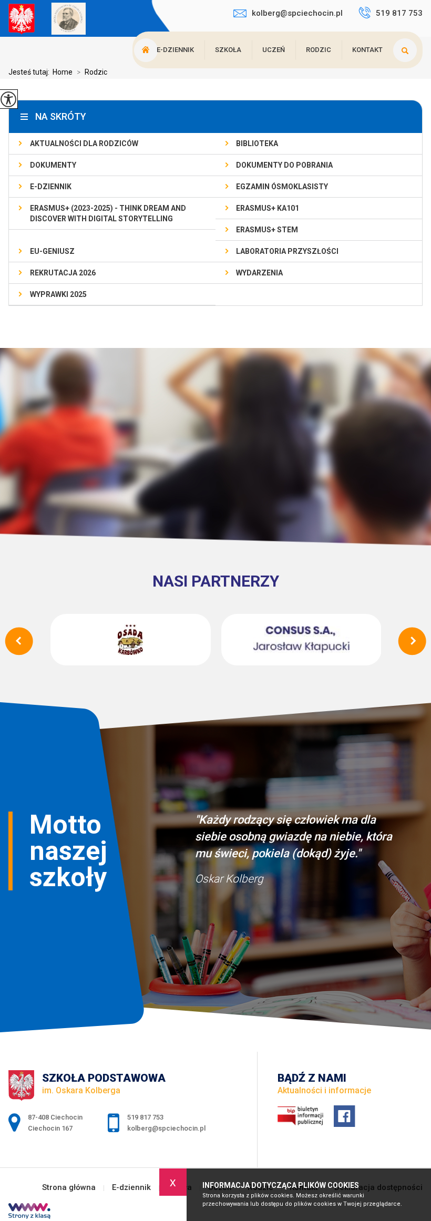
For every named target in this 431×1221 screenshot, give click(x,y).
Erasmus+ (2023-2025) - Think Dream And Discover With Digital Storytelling (108, 213)
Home (63, 72)
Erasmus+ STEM (267, 229)
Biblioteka (257, 143)
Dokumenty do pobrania (284, 165)
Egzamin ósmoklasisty (282, 186)
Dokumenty (53, 165)
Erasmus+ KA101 (267, 208)
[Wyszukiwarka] (408, 50)
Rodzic (318, 50)
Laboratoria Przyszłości (287, 251)
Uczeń (273, 50)
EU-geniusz (52, 251)
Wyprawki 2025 (58, 294)
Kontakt (367, 50)
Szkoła (228, 50)
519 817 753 (399, 13)
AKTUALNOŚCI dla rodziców (84, 143)
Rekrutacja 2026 (63, 273)
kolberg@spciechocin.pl (297, 13)
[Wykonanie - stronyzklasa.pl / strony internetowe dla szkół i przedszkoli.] (29, 1212)
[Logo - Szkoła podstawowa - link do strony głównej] (74, 20)
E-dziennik (175, 50)
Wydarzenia (259, 273)
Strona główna (69, 1188)
